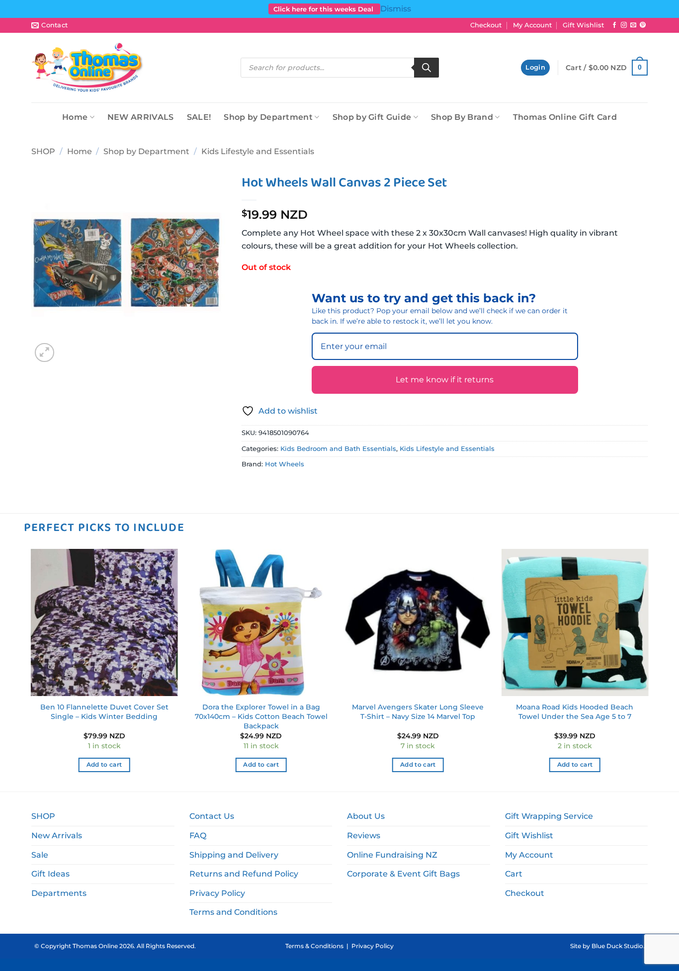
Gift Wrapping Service (549, 816)
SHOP (43, 151)
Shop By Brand (462, 117)
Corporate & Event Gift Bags (403, 874)
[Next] (647, 669)
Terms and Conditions (233, 912)
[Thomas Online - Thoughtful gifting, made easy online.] (87, 67)
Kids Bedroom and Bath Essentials (338, 448)
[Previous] (31, 669)
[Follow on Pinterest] (643, 25)
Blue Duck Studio (617, 946)
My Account (532, 25)
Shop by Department (268, 117)
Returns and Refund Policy (243, 874)
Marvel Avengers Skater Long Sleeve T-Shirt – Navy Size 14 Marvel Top (418, 712)
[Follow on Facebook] (614, 25)
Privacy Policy (217, 893)
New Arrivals (56, 835)
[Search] (426, 68)
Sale (39, 855)
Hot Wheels (284, 464)
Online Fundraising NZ (392, 855)
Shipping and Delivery (233, 855)
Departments (58, 893)
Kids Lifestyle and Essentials (257, 151)
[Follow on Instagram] (624, 25)
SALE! (199, 117)
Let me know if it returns (445, 379)
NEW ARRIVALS (140, 117)
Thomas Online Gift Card (565, 117)
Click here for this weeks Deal (324, 9)
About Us (366, 816)
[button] (535, 68)
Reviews (363, 835)
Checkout (486, 25)
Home (74, 117)
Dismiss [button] (395, 8)
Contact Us (211, 816)
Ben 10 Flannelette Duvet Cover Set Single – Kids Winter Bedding (104, 712)
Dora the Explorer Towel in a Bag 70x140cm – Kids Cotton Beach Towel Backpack (261, 716)
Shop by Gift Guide (372, 117)
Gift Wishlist (583, 25)
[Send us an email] (633, 25)
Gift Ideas (50, 874)
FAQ (197, 835)
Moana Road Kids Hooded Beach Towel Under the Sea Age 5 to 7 (574, 712)
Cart (513, 874)
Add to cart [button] (104, 764)
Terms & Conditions (314, 946)
